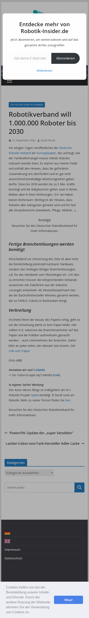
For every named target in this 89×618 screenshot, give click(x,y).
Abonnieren (65, 58)
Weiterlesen (44, 70)
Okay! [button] (68, 599)
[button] (31, 612)
